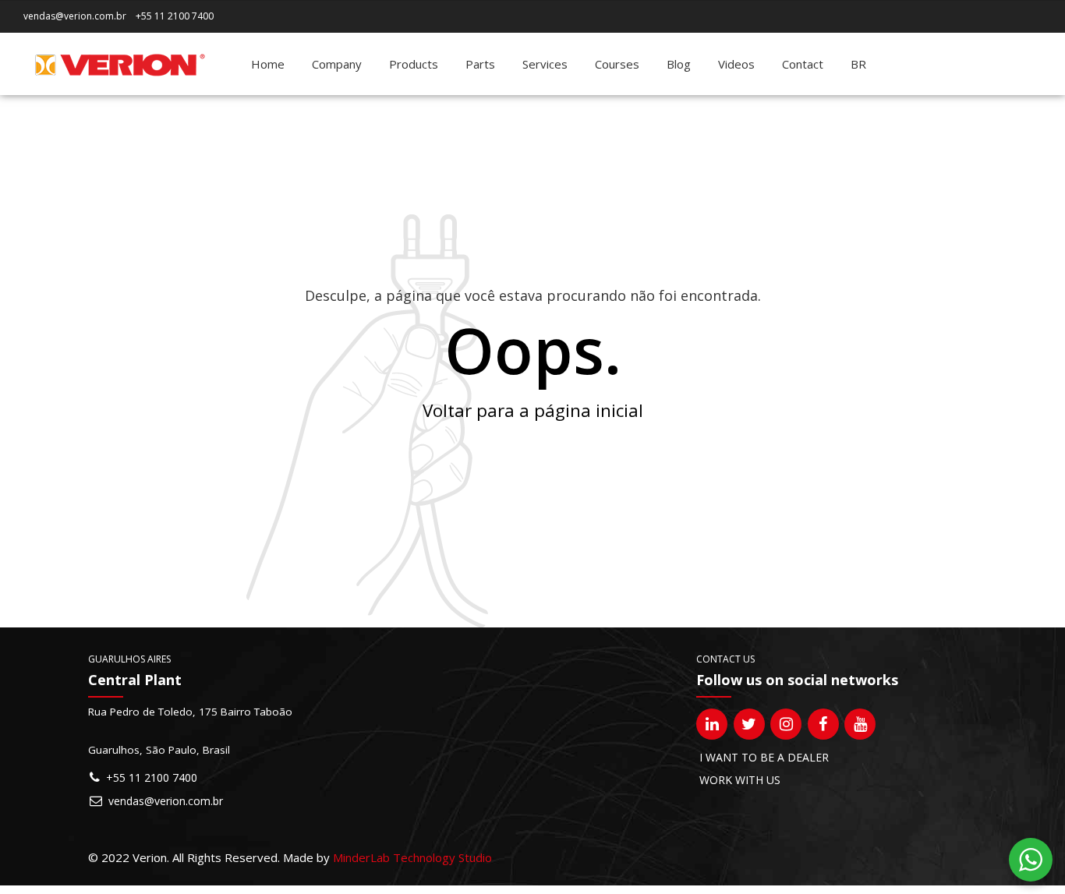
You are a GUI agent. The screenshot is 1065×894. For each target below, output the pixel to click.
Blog (679, 64)
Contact (802, 64)
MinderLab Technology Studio (412, 857)
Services (545, 64)
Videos (736, 64)
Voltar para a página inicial (533, 410)
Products (413, 64)
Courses (617, 64)
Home (268, 64)
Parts (480, 64)
